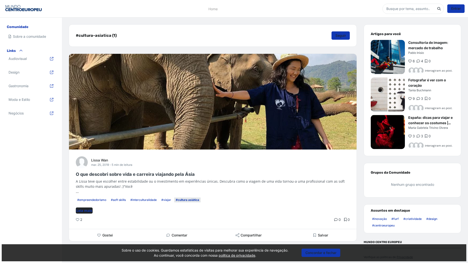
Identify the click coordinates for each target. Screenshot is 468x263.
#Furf (395, 219)
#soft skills (118, 200)
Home (213, 9)
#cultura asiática (187, 200)
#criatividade (412, 219)
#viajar (166, 200)
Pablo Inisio (416, 53)
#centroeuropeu (383, 225)
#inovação (379, 219)
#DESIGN (431, 219)
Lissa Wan (99, 160)
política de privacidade (237, 255)
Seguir (340, 35)
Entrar (456, 8)
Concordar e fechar (320, 253)
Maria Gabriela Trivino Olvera (428, 128)
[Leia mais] (388, 57)
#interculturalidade (143, 200)
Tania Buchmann (419, 90)
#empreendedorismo (91, 200)
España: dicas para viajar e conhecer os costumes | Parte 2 (430, 122)
